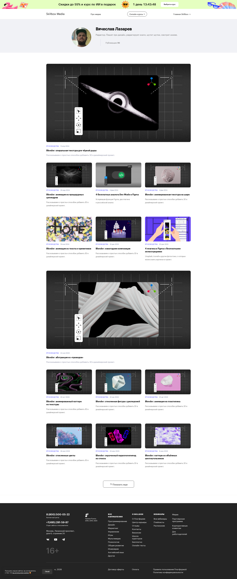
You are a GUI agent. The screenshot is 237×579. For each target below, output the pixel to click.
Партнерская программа (178, 519)
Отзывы (135, 525)
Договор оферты (116, 569)
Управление (113, 531)
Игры (110, 534)
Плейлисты (159, 521)
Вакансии (136, 532)
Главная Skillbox (181, 14)
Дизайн (111, 524)
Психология (113, 541)
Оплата (135, 569)
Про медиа (96, 14)
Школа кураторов (137, 537)
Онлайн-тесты (139, 545)
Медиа (175, 514)
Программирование (117, 520)
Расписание (159, 525)
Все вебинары (160, 518)
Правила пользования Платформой (170, 569)
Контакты (136, 528)
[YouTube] (55, 539)
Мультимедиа (114, 538)
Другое (111, 555)
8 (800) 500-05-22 (58, 514)
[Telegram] (63, 539)
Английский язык (116, 552)
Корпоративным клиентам (180, 526)
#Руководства (52, 146)
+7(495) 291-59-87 (57, 522)
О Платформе (138, 518)
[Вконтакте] (47, 539)
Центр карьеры (139, 521)
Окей (47, 571)
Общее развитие (116, 545)
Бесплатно (137, 541)
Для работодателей (179, 532)
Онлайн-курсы (136, 13)
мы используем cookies (20, 572)
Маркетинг (113, 527)
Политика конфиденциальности (168, 572)
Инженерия (113, 548)
